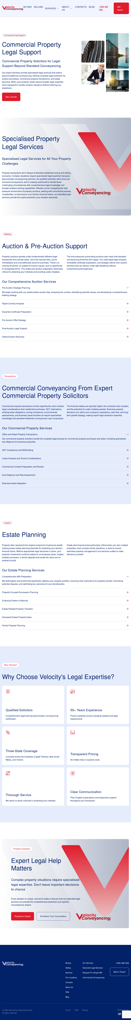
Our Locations (71, 977)
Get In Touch (119, 971)
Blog (92, 6)
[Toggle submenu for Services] (58, 8)
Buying (27, 6)
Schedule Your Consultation (53, 916)
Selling (38, 6)
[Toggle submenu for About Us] (71, 8)
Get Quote (120, 8)
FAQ (67, 992)
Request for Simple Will (92, 972)
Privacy (85, 1010)
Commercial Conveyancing (93, 977)
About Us (69, 987)
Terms (68, 1010)
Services (69, 972)
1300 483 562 (103, 8)
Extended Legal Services (93, 967)
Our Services (88, 963)
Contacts (81, 6)
